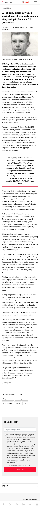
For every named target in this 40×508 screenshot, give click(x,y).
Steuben (18, 403)
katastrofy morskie (22, 399)
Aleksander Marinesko (9, 394)
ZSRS (25, 403)
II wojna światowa (8, 399)
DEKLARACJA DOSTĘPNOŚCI (30, 499)
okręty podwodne (7, 403)
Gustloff (21, 394)
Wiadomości (6, 29)
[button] (37, 486)
